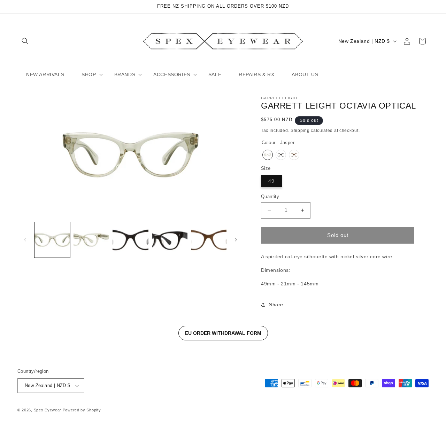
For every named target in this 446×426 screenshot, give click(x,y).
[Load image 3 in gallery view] (130, 240)
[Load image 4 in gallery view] (169, 240)
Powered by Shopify (82, 410)
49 (275, 182)
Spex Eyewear (47, 410)
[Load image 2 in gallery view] (91, 240)
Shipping (300, 130)
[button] (25, 41)
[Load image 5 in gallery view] (208, 240)
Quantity (270, 196)
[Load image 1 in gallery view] (52, 240)
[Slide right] (236, 239)
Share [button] (276, 304)
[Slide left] (25, 239)
